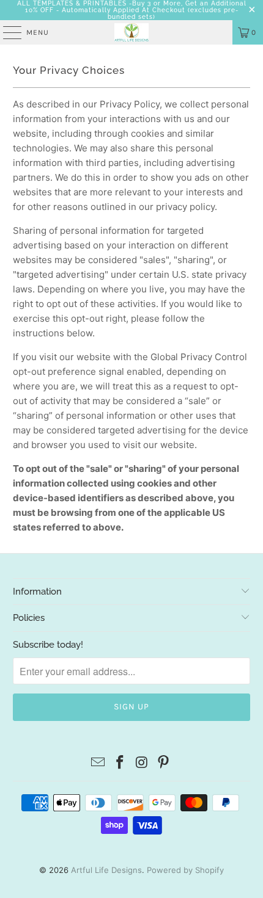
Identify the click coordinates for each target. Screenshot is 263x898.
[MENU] (6, 32)
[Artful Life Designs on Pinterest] (164, 763)
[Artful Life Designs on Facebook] (120, 763)
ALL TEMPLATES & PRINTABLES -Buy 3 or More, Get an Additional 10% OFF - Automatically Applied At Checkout (131, 6)
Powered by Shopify (185, 870)
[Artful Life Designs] (132, 32)
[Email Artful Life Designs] (98, 763)
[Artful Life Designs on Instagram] (142, 763)
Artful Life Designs (106, 870)
